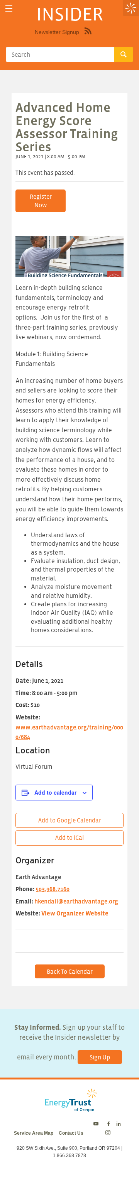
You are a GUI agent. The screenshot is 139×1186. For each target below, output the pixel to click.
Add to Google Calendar (69, 820)
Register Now (41, 200)
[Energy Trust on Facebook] (108, 1124)
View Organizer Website (74, 913)
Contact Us (71, 1133)
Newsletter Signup (57, 32)
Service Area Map (33, 1133)
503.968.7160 (53, 888)
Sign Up (100, 1057)
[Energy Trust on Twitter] (97, 1124)
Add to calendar (55, 792)
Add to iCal (69, 837)
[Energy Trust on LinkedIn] (118, 1124)
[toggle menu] (8, 8)
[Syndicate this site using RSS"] (88, 36)
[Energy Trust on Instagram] (109, 1133)
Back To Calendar (70, 971)
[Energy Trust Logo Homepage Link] (69, 1108)
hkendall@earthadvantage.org (76, 901)
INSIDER (69, 13)
